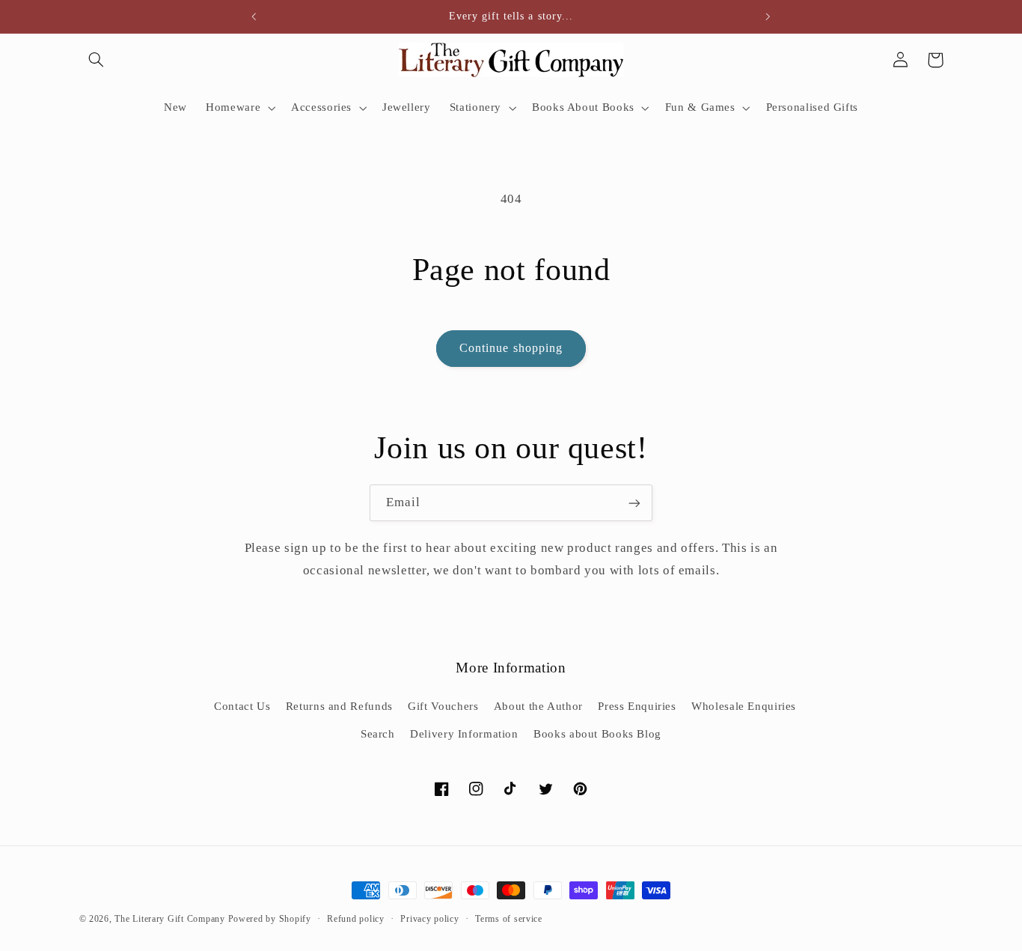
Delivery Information (464, 734)
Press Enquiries (637, 706)
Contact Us (242, 706)
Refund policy (356, 918)
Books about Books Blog (597, 734)
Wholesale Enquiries (743, 706)
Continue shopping (511, 347)
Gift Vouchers (443, 706)
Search (378, 734)
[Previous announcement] (254, 16)
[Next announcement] (767, 16)
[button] (96, 60)
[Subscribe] (634, 502)
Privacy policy (429, 918)
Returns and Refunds (339, 706)
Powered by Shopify (269, 918)
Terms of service (508, 918)
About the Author (538, 706)
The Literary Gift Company (169, 918)
